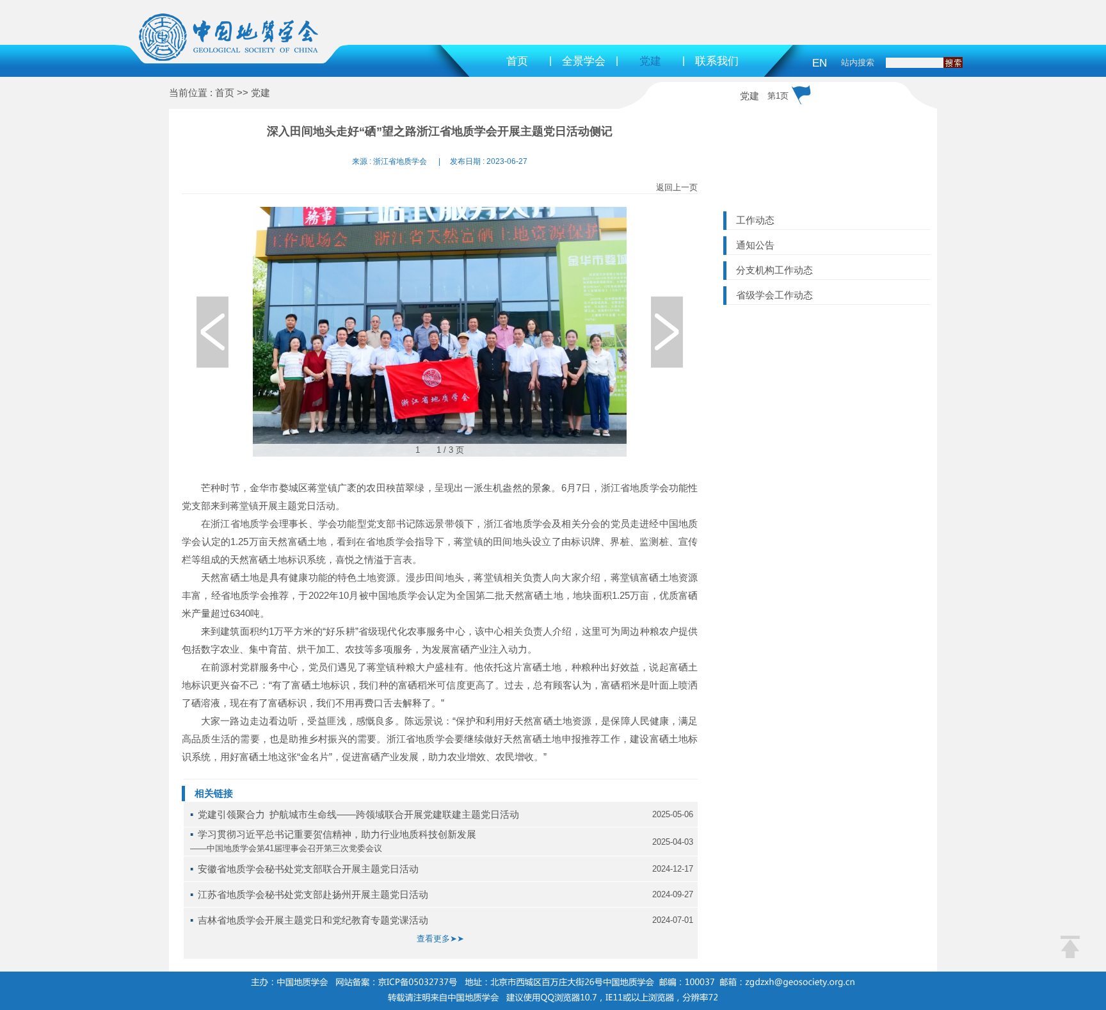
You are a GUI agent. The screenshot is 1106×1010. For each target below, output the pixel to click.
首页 (517, 61)
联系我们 (717, 61)
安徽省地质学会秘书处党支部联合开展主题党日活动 (308, 868)
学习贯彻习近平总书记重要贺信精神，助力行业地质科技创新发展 (337, 834)
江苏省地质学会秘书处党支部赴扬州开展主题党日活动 (313, 894)
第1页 (778, 96)
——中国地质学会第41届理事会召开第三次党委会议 (286, 848)
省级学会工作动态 (774, 294)
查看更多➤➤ (440, 938)
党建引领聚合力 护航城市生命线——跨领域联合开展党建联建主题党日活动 (358, 814)
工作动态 (755, 220)
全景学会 (583, 61)
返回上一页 (677, 187)
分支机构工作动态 (774, 270)
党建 (650, 61)
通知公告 (755, 245)
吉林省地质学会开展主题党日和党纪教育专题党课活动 (313, 920)
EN (819, 63)
